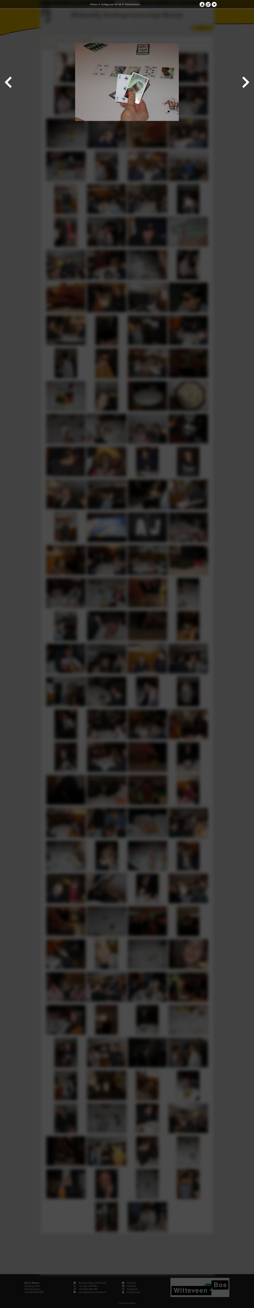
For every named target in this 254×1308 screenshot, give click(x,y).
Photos (93, 4)
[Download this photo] (202, 4)
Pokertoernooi (132, 4)
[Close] (214, 4)
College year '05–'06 (111, 4)
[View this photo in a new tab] (208, 4)
